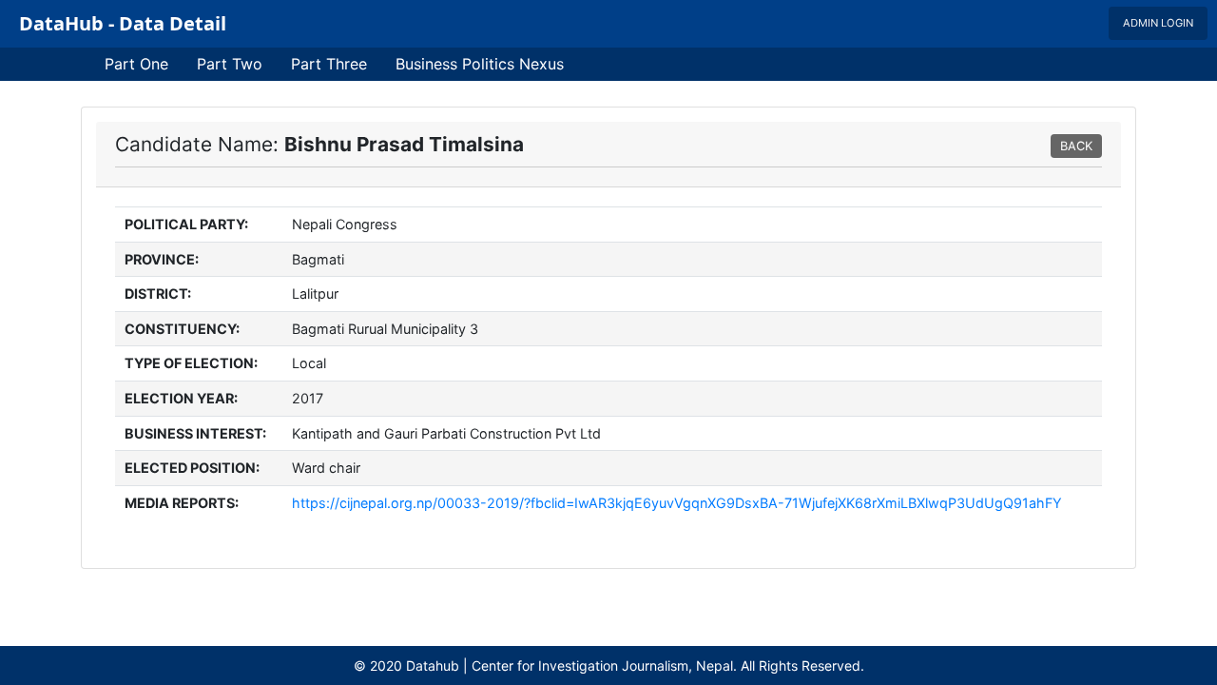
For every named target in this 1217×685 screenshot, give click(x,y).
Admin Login (1158, 22)
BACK (1076, 146)
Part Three (329, 63)
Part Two (229, 63)
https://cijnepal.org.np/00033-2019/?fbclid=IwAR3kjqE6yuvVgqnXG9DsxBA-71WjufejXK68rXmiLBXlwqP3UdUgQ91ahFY (677, 503)
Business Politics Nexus (480, 63)
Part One (136, 63)
